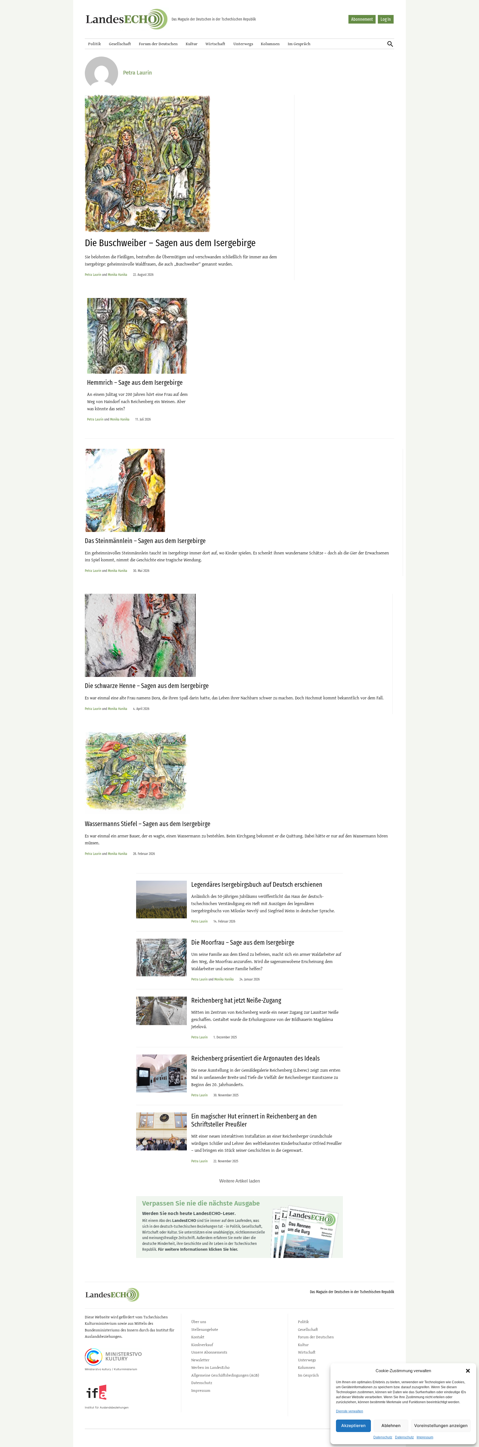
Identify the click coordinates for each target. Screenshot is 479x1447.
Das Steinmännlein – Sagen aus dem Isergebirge (145, 541)
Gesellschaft (120, 44)
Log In (386, 19)
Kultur (192, 44)
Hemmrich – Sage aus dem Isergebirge (135, 382)
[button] (468, 1371)
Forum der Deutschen (158, 44)
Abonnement (362, 19)
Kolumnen (270, 44)
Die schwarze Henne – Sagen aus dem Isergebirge (147, 686)
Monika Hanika (117, 274)
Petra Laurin (93, 274)
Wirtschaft (215, 44)
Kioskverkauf (202, 1344)
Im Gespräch (299, 44)
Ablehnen (391, 1425)
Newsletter (200, 1360)
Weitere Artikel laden (239, 1181)
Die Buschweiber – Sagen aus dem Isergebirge (170, 243)
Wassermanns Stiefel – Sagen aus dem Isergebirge (147, 824)
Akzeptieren (353, 1425)
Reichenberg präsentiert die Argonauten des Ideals (255, 1058)
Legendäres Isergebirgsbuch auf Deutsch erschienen (256, 884)
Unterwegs (243, 44)
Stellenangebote (204, 1329)
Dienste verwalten (349, 1411)
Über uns (198, 1321)
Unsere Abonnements (209, 1352)
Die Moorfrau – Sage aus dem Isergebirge (242, 942)
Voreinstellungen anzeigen (441, 1425)
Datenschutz (382, 1437)
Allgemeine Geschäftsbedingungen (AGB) (225, 1375)
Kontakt (197, 1337)
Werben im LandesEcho (210, 1367)
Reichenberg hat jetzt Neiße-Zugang (236, 1000)
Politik (94, 44)
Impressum (425, 1437)
